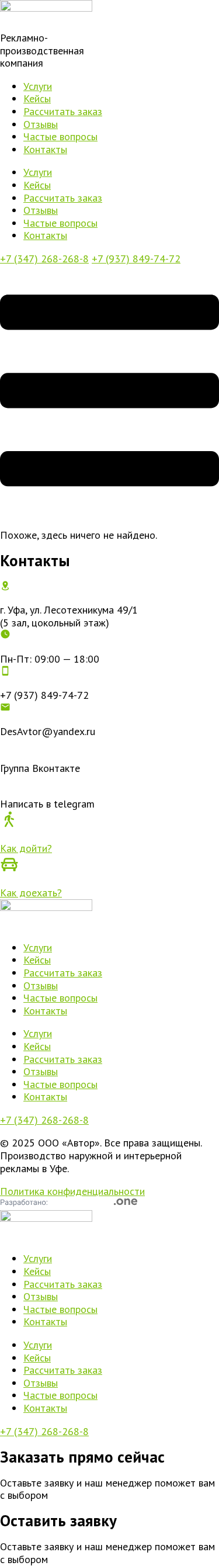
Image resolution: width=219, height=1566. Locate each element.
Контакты (45, 149)
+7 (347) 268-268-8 (44, 258)
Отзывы (40, 124)
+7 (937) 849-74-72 (136, 258)
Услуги (37, 86)
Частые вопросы (60, 136)
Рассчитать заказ (62, 111)
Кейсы (37, 98)
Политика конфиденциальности (72, 1191)
